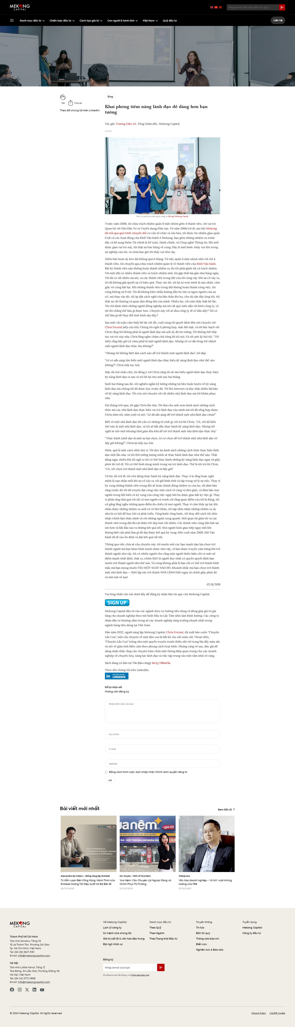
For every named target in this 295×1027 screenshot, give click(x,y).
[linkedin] (34, 989)
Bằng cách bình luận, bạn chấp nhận (148, 772)
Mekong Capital (252, 927)
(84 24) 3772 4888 (24, 978)
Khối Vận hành (206, 263)
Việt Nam (149, 20)
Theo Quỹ (155, 927)
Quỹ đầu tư (170, 20)
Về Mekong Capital (115, 922)
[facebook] (12, 989)
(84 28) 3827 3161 (24, 952)
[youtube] (42, 989)
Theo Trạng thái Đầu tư (163, 938)
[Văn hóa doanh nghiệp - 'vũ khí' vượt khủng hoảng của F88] (207, 844)
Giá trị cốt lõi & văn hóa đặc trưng (124, 938)
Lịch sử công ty (112, 927)
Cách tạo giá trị (89, 20)
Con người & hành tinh (120, 20)
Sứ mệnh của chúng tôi (117, 933)
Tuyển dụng (249, 922)
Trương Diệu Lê (126, 124)
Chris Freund (113, 327)
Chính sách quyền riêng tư (171, 772)
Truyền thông (204, 922)
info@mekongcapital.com (34, 955)
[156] (80, 97)
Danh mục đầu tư (30, 20)
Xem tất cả (225, 809)
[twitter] (27, 989)
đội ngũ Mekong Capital (178, 216)
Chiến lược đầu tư (60, 20)
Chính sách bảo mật (140, 974)
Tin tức (200, 927)
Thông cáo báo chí (207, 938)
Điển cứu (201, 944)
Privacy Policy (259, 1013)
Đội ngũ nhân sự (113, 944)
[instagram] (20, 989)
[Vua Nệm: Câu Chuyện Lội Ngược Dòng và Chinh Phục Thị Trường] (148, 844)
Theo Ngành (156, 933)
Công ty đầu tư (251, 933)
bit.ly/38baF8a (161, 663)
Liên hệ (277, 20)
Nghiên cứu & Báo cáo (209, 949)
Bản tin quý (203, 933)
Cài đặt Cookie (277, 1013)
